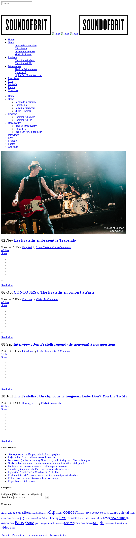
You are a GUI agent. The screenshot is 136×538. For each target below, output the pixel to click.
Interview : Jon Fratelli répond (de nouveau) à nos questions (64, 344)
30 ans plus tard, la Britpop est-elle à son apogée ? (34, 454)
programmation (49, 523)
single (98, 522)
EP (115, 512)
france (3, 518)
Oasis (12, 523)
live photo (72, 518)
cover (88, 512)
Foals (132, 513)
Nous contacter (58, 535)
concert (70, 512)
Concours (27, 299)
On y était (27, 247)
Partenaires (18, 535)
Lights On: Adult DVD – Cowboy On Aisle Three (34, 472)
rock (77, 523)
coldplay (59, 513)
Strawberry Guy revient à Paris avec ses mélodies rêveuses (38, 469)
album (27, 512)
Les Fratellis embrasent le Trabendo (45, 240)
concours (81, 513)
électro (12, 528)
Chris (39, 299)
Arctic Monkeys (40, 513)
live (62, 517)
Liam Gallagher (43, 518)
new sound (118, 518)
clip (51, 512)
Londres (92, 518)
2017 (4, 512)
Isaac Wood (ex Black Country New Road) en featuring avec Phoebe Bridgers (49, 460)
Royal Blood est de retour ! (22, 481)
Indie (27, 518)
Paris (19, 522)
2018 (10, 513)
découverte (97, 512)
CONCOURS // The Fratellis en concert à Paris (54, 292)
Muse (99, 518)
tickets (118, 523)
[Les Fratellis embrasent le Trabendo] (63, 233)
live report (83, 518)
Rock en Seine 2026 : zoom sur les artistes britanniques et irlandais (42, 475)
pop (37, 523)
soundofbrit (109, 523)
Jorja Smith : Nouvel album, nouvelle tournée (31, 457)
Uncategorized (29, 403)
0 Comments (64, 247)
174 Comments (50, 299)
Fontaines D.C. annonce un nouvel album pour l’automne (38, 466)
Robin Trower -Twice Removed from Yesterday (33, 478)
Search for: (7, 497)
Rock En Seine (87, 523)
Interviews (27, 351)
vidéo (5, 527)
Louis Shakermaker (46, 247)
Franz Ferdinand (13, 518)
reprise (61, 523)
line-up (54, 518)
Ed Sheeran (108, 513)
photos (29, 523)
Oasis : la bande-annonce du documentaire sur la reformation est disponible (47, 463)
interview (33, 518)
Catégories (6, 494)
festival (123, 512)
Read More (7, 285)
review (69, 523)
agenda (17, 512)
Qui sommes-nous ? (37, 535)
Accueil (5, 535)
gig (22, 518)
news (106, 518)
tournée (125, 523)
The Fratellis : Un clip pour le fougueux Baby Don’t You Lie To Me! (71, 396)
